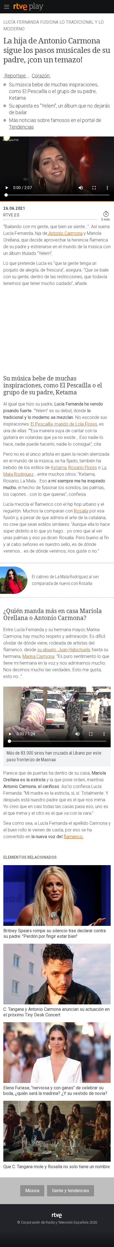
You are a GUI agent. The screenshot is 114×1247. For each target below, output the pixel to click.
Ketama (58, 467)
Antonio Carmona (64, 233)
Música (32, 1190)
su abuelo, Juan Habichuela (63, 649)
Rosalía (81, 511)
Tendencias (21, 127)
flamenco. (74, 836)
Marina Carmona (38, 656)
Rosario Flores (82, 467)
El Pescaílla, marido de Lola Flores (64, 424)
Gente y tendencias (70, 1190)
